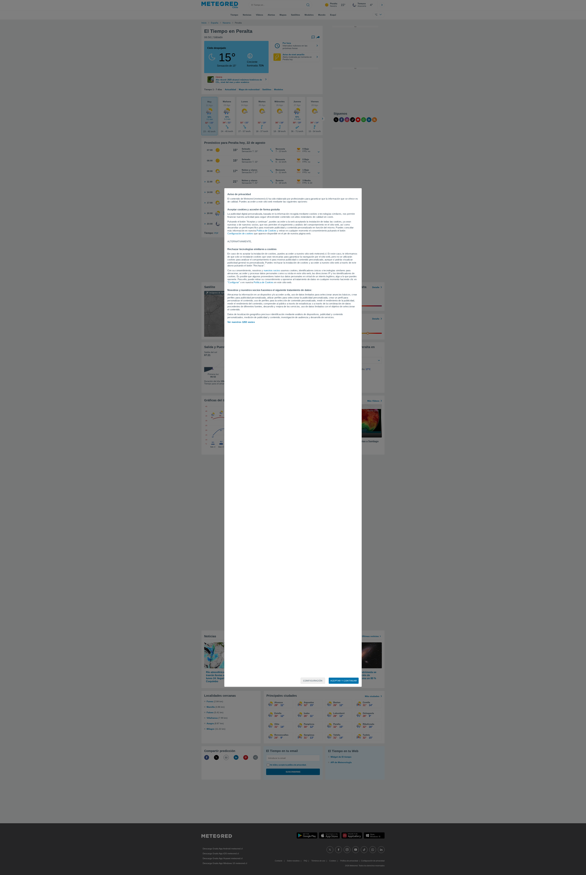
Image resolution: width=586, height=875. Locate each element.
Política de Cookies (266, 230)
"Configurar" (233, 282)
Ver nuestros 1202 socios (241, 322)
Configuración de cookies (240, 233)
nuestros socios (272, 270)
